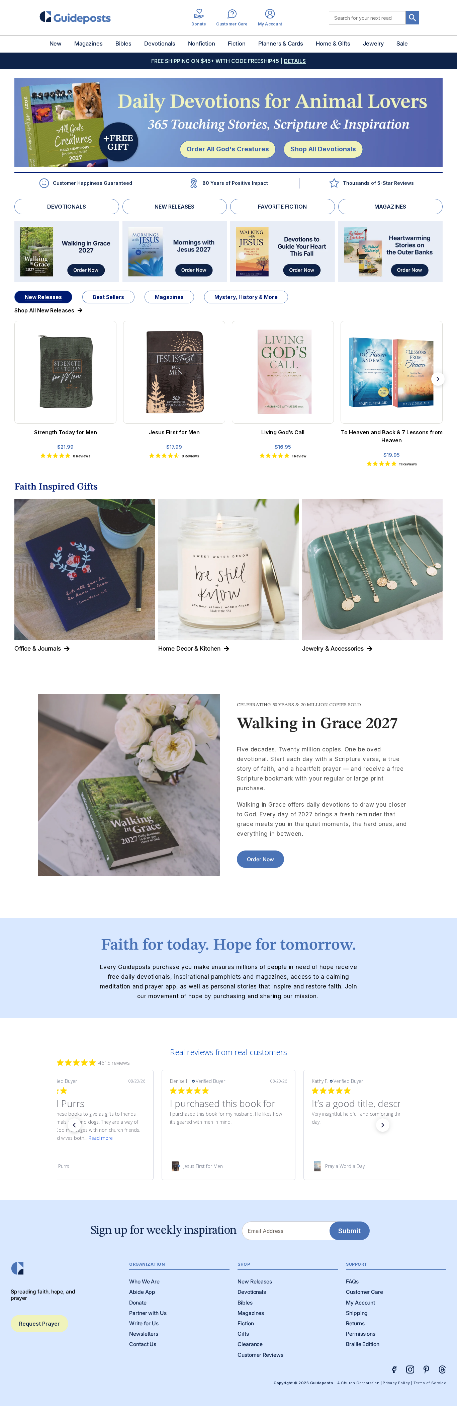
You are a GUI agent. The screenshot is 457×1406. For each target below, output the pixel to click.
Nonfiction (201, 43)
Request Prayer (39, 1323)
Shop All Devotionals (323, 149)
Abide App (142, 1291)
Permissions (360, 1333)
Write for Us (144, 1323)
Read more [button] (101, 1138)
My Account (360, 1302)
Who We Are (144, 1281)
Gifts (243, 1333)
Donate (138, 1302)
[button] (74, 1125)
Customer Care (364, 1291)
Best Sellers (108, 297)
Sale (402, 43)
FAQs (352, 1281)
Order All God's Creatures (228, 149)
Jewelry (373, 43)
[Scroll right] (438, 379)
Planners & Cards (280, 43)
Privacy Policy (396, 1383)
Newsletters (143, 1333)
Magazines (88, 43)
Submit (349, 1231)
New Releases (43, 297)
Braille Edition (362, 1344)
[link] (86, 1166)
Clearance (250, 1344)
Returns (355, 1323)
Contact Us (142, 1344)
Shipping (357, 1313)
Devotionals (159, 43)
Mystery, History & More (246, 297)
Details (295, 61)
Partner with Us (148, 1313)
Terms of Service (430, 1383)
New (56, 43)
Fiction (237, 43)
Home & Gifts (333, 43)
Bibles (123, 43)
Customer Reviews (260, 1354)
